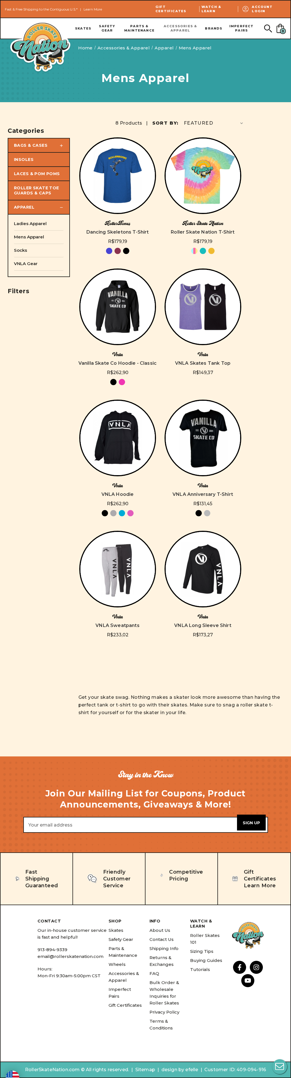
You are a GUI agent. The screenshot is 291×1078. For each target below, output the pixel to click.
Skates (83, 28)
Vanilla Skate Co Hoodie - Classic (117, 363)
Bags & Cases (30, 145)
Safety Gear (107, 28)
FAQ (154, 973)
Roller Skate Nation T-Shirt (202, 232)
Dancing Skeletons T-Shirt (117, 232)
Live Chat (279, 1066)
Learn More (93, 9)
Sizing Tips (201, 951)
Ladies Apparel (30, 223)
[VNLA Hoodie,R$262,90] (117, 438)
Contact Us (161, 939)
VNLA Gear (26, 263)
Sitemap (145, 1069)
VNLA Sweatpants (117, 625)
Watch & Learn (211, 9)
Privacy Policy (164, 1012)
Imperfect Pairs (241, 28)
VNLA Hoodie (117, 494)
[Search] (267, 28)
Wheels (117, 964)
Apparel (24, 207)
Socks (20, 250)
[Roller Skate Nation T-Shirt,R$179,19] (203, 176)
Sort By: (165, 123)
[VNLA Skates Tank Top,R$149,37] (203, 307)
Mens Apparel (29, 237)
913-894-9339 (52, 949)
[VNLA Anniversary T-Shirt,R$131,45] (203, 438)
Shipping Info (163, 948)
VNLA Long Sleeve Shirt (202, 625)
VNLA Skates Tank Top (202, 363)
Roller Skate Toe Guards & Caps (36, 190)
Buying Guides (206, 960)
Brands (213, 28)
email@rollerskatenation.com (70, 956)
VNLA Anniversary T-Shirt (202, 494)
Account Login (262, 9)
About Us (159, 930)
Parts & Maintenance (139, 28)
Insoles (24, 159)
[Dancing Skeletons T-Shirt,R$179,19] (117, 176)
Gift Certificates (170, 9)
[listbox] (214, 123)
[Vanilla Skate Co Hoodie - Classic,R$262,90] (117, 307)
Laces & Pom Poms (37, 173)
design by (172, 1069)
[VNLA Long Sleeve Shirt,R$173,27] (203, 569)
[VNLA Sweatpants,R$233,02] (117, 569)
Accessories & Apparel (180, 28)
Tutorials (200, 969)
